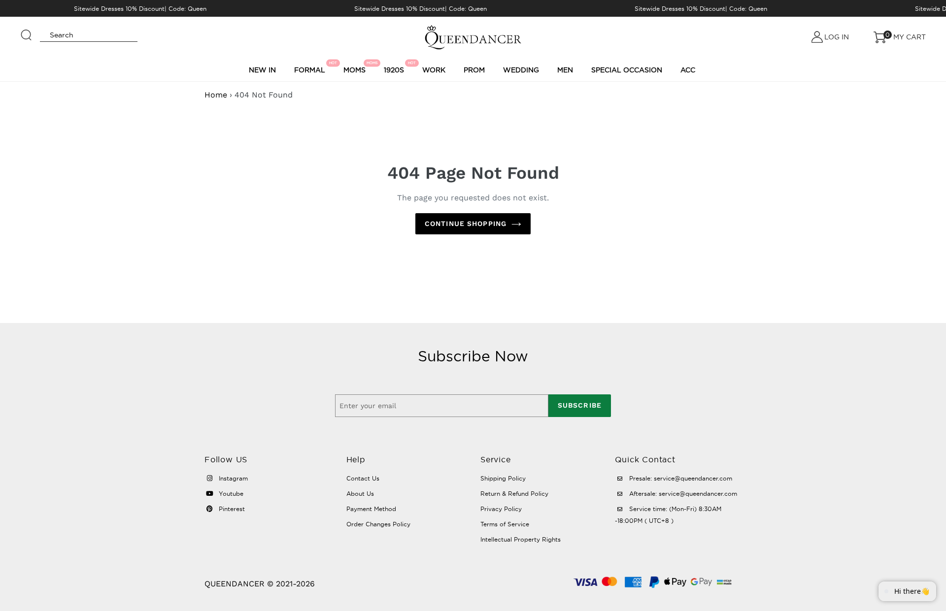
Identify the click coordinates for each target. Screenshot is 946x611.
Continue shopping (466, 223)
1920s (395, 67)
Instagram (232, 478)
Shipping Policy (503, 478)
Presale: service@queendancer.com (679, 478)
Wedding (521, 70)
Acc (687, 70)
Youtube (230, 493)
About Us (360, 493)
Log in (836, 37)
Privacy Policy (501, 509)
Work (433, 70)
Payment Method (371, 509)
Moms (356, 67)
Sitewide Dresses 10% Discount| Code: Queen (140, 8)
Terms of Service (504, 524)
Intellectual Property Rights (520, 539)
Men (565, 70)
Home (215, 94)
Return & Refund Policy (514, 493)
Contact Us (362, 478)
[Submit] (26, 30)
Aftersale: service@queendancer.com (682, 493)
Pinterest (231, 509)
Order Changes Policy (378, 524)
